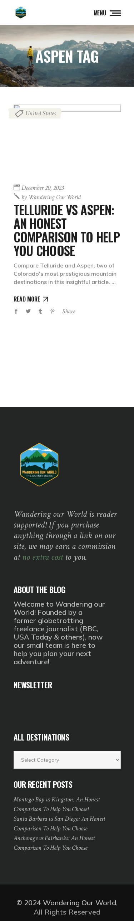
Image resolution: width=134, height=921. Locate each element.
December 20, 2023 (42, 188)
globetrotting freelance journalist (48, 624)
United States (40, 113)
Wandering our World (51, 197)
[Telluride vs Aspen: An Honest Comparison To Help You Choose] (67, 140)
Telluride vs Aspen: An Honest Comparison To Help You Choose (67, 230)
